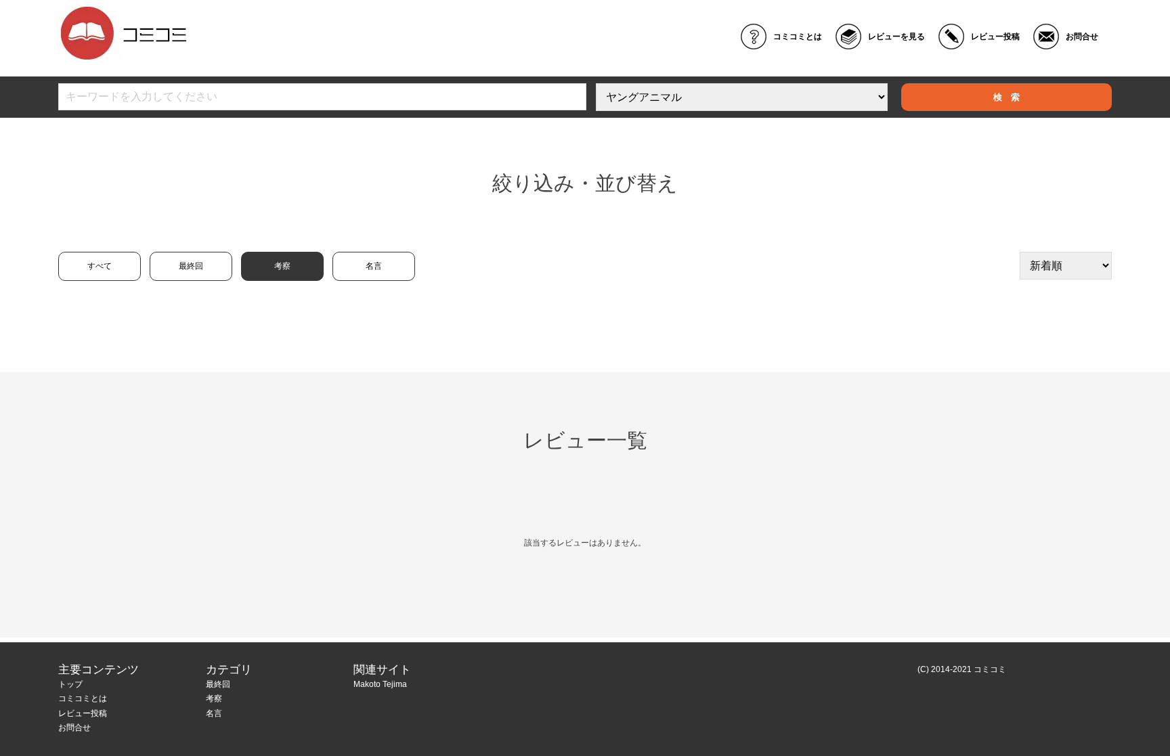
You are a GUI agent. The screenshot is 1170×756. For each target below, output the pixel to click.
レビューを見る (896, 36)
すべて (99, 266)
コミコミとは (797, 36)
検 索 (1006, 97)
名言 (374, 266)
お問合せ (1082, 36)
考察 (282, 266)
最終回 (191, 266)
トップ (70, 684)
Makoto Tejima (380, 684)
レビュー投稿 (995, 36)
